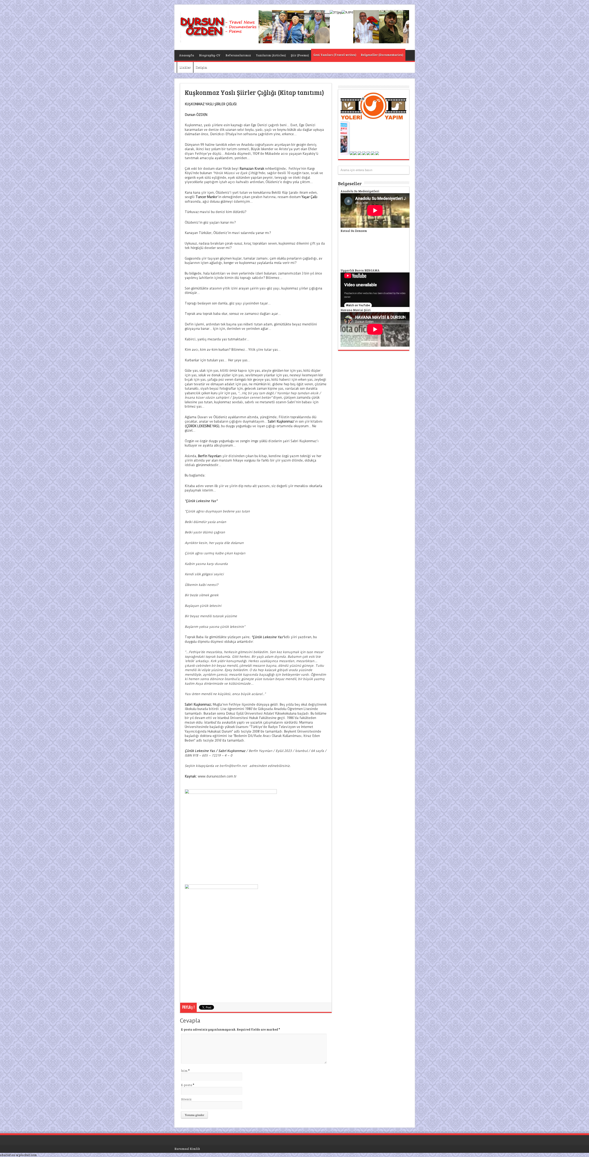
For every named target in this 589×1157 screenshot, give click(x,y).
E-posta (186, 1085)
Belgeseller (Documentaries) (382, 55)
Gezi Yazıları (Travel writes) (334, 55)
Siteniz (186, 1099)
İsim (184, 1071)
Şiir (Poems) (300, 55)
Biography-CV (209, 55)
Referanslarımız (238, 55)
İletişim (201, 67)
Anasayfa (186, 55)
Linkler (185, 67)
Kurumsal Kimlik (187, 1149)
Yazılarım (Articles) (271, 55)
